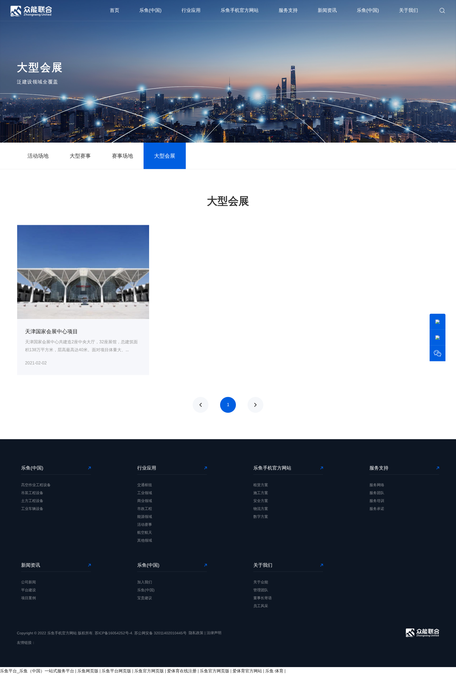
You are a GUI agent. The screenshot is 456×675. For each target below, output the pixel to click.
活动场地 (38, 156)
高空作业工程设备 (36, 485)
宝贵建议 (144, 598)
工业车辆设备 (32, 509)
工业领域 (144, 493)
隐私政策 (196, 633)
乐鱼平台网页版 (116, 671)
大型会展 (164, 156)
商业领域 (144, 501)
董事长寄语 (262, 598)
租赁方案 (260, 485)
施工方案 (260, 493)
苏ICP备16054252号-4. (114, 633)
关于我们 (408, 10)
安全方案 (260, 501)
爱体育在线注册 (182, 671)
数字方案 (260, 516)
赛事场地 (122, 156)
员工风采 (260, 606)
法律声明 (214, 633)
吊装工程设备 (32, 493)
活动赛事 (144, 524)
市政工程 (144, 509)
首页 (114, 10)
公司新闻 (28, 582)
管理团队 (260, 590)
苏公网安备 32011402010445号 (160, 633)
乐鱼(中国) (150, 10)
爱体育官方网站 (247, 671)
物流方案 (260, 509)
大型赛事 (80, 156)
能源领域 (144, 516)
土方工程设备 (32, 501)
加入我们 (144, 582)
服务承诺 (376, 509)
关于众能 (260, 582)
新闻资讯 (327, 10)
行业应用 (191, 10)
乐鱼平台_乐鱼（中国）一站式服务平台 (37, 671)
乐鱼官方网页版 (149, 671)
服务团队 (376, 493)
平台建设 (28, 590)
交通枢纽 (144, 485)
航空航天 (144, 532)
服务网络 (376, 485)
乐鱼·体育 (274, 671)
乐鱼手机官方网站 (240, 10)
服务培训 (376, 501)
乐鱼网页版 (87, 671)
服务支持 (288, 10)
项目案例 (28, 598)
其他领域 (144, 540)
